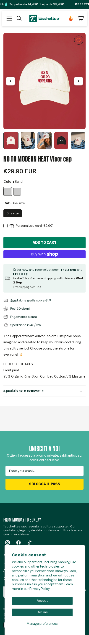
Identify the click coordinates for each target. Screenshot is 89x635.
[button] (9, 18)
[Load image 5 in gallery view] (78, 140)
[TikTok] (29, 542)
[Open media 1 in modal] (44, 81)
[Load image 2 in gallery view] (27, 140)
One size (12, 213)
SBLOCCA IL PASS (44, 484)
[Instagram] (7, 542)
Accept (42, 600)
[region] (44, 91)
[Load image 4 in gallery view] (61, 140)
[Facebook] (18, 542)
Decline (42, 612)
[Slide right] (78, 81)
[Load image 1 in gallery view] (10, 140)
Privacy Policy (39, 589)
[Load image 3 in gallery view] (44, 140)
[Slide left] (10, 81)
